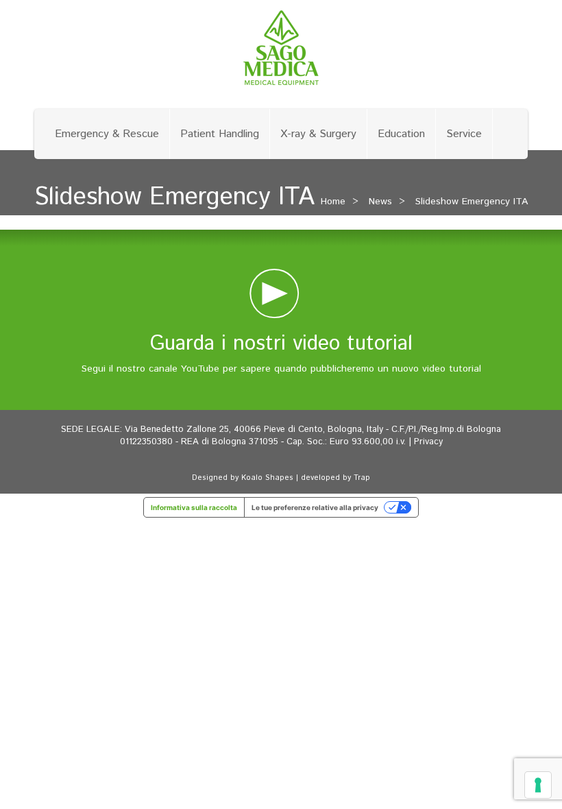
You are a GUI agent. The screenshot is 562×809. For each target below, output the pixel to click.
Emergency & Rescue (107, 134)
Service (464, 134)
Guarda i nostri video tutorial (281, 344)
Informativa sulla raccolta (194, 507)
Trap (362, 477)
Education (401, 134)
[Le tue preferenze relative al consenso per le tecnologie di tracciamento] (538, 785)
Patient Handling (219, 134)
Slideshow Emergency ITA (471, 201)
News (380, 201)
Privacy (428, 441)
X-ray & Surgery (318, 134)
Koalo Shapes (267, 477)
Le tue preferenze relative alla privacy (315, 507)
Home (333, 201)
